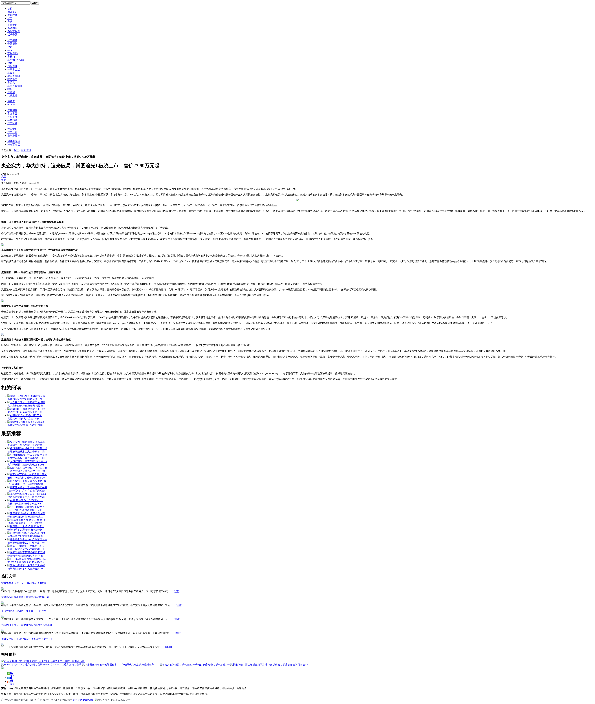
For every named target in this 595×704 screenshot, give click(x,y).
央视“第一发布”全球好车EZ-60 (24, 503)
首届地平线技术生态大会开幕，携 (26, 451)
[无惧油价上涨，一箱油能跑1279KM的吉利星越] (2, 631)
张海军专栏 (13, 144)
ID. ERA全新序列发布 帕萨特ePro (25, 562)
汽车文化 (12, 129)
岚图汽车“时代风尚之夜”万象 (23, 418)
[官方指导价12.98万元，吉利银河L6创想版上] (2, 589)
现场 (9, 63)
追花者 (11, 101)
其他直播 (12, 95)
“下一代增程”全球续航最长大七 (24, 510)
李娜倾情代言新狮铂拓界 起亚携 (25, 555)
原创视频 (12, 15)
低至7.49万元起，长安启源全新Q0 (26, 477)
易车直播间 (13, 76)
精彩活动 (12, 66)
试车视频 (12, 40)
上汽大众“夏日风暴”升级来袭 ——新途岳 (23, 611)
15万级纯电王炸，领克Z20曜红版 (25, 484)
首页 (9, 8)
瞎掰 (9, 89)
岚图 (3, 176)
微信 (12, 674)
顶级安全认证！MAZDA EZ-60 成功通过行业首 (27, 639)
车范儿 (11, 82)
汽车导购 (12, 132)
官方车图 (12, 113)
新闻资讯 (12, 12)
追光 (3, 180)
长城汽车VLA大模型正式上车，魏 (26, 471)
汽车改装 (12, 123)
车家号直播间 (14, 86)
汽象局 (11, 92)
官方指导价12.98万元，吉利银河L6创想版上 (25, 583)
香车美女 (12, 117)
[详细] (177, 591)
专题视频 (12, 43)
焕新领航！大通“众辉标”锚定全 (24, 529)
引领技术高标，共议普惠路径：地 (26, 458)
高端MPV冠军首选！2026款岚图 (25, 425)
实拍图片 (12, 110)
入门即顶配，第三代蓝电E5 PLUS (25, 464)
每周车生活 (13, 69)
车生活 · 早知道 (15, 60)
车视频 (11, 56)
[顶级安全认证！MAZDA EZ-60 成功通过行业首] (2, 644)
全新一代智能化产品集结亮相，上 (26, 549)
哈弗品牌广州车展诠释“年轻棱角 (25, 536)
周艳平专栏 (13, 141)
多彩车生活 (13, 31)
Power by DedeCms (83, 699)
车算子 (11, 73)
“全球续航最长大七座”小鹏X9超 (24, 523)
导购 (9, 21)
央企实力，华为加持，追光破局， (26, 445)
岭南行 (11, 104)
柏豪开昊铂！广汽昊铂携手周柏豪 (26, 490)
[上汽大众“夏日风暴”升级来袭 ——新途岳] (2, 617)
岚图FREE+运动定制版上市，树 (24, 412)
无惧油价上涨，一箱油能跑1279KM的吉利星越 (26, 625)
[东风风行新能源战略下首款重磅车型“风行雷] (2, 603)
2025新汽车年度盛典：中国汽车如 (26, 497)
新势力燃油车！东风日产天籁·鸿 (25, 568)
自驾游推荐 (13, 135)
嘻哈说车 (12, 79)
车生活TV (12, 53)
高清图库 (12, 28)
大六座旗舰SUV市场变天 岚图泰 (25, 405)
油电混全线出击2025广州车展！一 (26, 542)
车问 (9, 50)
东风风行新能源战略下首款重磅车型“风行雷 (25, 597)
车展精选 (12, 120)
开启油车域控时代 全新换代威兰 (25, 516)
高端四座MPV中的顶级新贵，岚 (25, 399)
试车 (9, 18)
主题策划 (12, 25)
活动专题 (12, 34)
